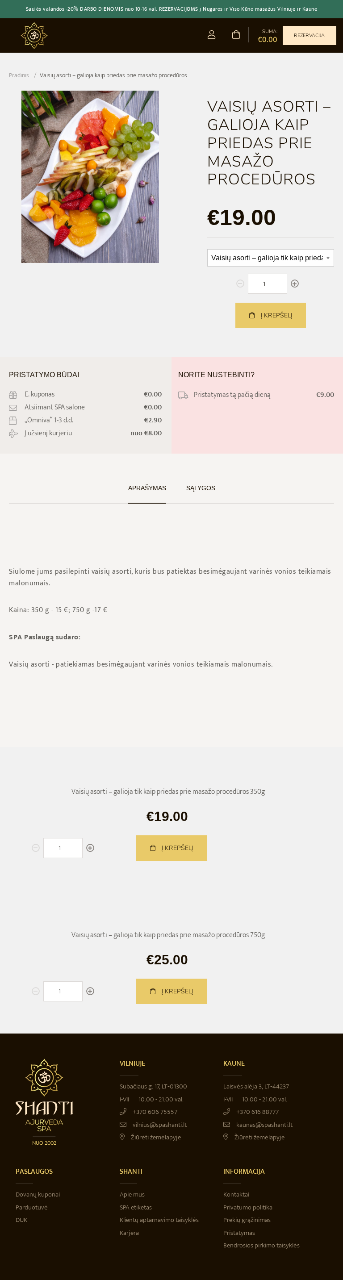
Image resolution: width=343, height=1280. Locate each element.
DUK (21, 1220)
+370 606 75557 (154, 1111)
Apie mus (132, 1194)
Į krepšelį (275, 315)
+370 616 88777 (257, 1111)
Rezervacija (309, 35)
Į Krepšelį (176, 848)
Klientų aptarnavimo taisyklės (159, 1220)
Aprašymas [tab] (147, 488)
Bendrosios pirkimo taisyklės (261, 1245)
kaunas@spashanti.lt (264, 1124)
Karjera (129, 1232)
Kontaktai (236, 1194)
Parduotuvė (32, 1207)
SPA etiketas (136, 1207)
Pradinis (19, 75)
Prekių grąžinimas (247, 1220)
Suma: (267, 35)
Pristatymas (239, 1232)
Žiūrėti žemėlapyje (155, 1137)
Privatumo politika (247, 1207)
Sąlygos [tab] (200, 488)
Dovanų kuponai (38, 1194)
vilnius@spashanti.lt (159, 1124)
